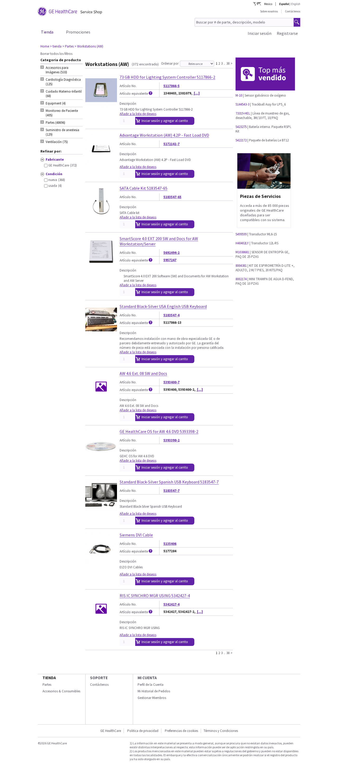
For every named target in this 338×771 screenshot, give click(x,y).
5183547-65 (172, 197)
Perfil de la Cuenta (150, 684)
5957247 (169, 260)
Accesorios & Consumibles (61, 691)
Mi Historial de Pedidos (154, 691)
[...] (196, 93)
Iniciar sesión (259, 33)
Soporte (99, 677)
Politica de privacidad (142, 731)
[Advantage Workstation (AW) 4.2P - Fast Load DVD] (101, 162)
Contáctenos (292, 11)
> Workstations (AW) (88, 46)
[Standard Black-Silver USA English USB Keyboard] (101, 333)
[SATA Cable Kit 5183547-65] (101, 215)
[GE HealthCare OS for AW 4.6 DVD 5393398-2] (101, 458)
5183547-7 (171, 490)
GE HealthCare (110, 731)
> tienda (56, 46)
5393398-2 (171, 440)
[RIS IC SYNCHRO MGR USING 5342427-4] (101, 622)
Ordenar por (170, 63)
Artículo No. (128, 86)
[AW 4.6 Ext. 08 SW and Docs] (101, 400)
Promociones (78, 32)
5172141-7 (171, 144)
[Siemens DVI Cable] (101, 561)
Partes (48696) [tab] (55, 122)
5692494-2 (171, 252)
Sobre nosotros (269, 11)
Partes (47, 684)
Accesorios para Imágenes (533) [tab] (57, 69)
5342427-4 (171, 604)
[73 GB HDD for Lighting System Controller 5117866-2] (101, 104)
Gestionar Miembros (152, 698)
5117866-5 (171, 86)
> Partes (68, 46)
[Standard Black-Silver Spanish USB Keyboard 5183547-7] (101, 508)
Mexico (268, 4)
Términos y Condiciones (221, 731)
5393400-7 (171, 382)
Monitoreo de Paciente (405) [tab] (62, 112)
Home (44, 46)
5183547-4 (171, 315)
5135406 (169, 543)
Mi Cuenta (147, 677)
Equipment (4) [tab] (56, 103)
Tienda (47, 32)
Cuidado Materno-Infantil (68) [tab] (64, 93)
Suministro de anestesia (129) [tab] (62, 132)
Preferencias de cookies (181, 731)
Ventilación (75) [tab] (57, 142)
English (295, 4)
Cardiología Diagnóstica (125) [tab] (63, 81)
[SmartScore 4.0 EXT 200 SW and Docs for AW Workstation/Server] (101, 265)
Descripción (128, 103)
